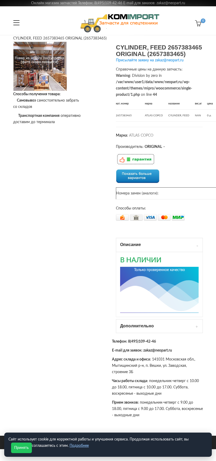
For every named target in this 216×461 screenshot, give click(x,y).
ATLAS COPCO (141, 135)
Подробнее (79, 446)
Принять (21, 448)
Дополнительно (137, 326)
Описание (130, 244)
